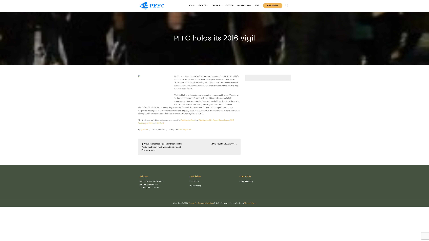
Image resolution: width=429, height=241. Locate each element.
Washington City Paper (208, 120)
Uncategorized (185, 129)
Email (256, 5)
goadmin (144, 129)
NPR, (151, 123)
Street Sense (223, 120)
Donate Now (272, 5)
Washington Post (188, 120)
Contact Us (194, 181)
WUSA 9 (160, 123)
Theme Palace (250, 203)
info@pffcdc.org (246, 181)
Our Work (216, 5)
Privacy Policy (195, 185)
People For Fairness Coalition (201, 203)
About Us (202, 5)
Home (191, 5)
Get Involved (243, 5)
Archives (230, 5)
